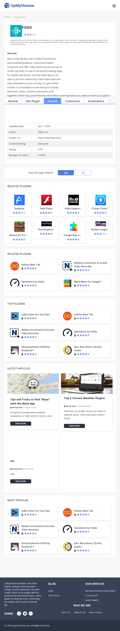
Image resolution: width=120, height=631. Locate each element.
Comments (72, 101)
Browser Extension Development (100, 591)
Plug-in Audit (91, 595)
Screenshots (96, 101)
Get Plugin (33, 101)
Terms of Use (79, 612)
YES (66, 173)
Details (52, 101)
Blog (52, 583)
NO (83, 173)
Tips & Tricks (53, 595)
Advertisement (92, 600)
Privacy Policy (95, 612)
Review (13, 101)
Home (7, 17)
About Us (65, 612)
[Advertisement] (88, 71)
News (50, 591)
